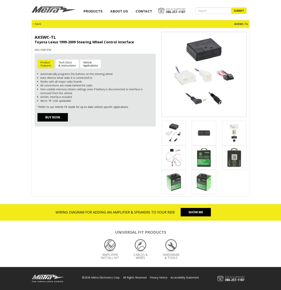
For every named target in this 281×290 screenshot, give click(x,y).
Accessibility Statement (185, 277)
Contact (144, 11)
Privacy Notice (158, 277)
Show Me (195, 212)
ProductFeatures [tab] (45, 64)
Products (93, 11)
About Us (119, 11)
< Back (37, 24)
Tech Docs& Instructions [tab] (67, 64)
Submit (239, 10)
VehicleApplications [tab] (90, 64)
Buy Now (52, 117)
